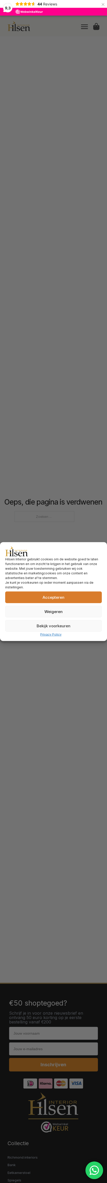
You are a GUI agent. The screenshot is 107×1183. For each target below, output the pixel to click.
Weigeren (53, 611)
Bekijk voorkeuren (53, 625)
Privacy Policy (51, 634)
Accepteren (53, 597)
